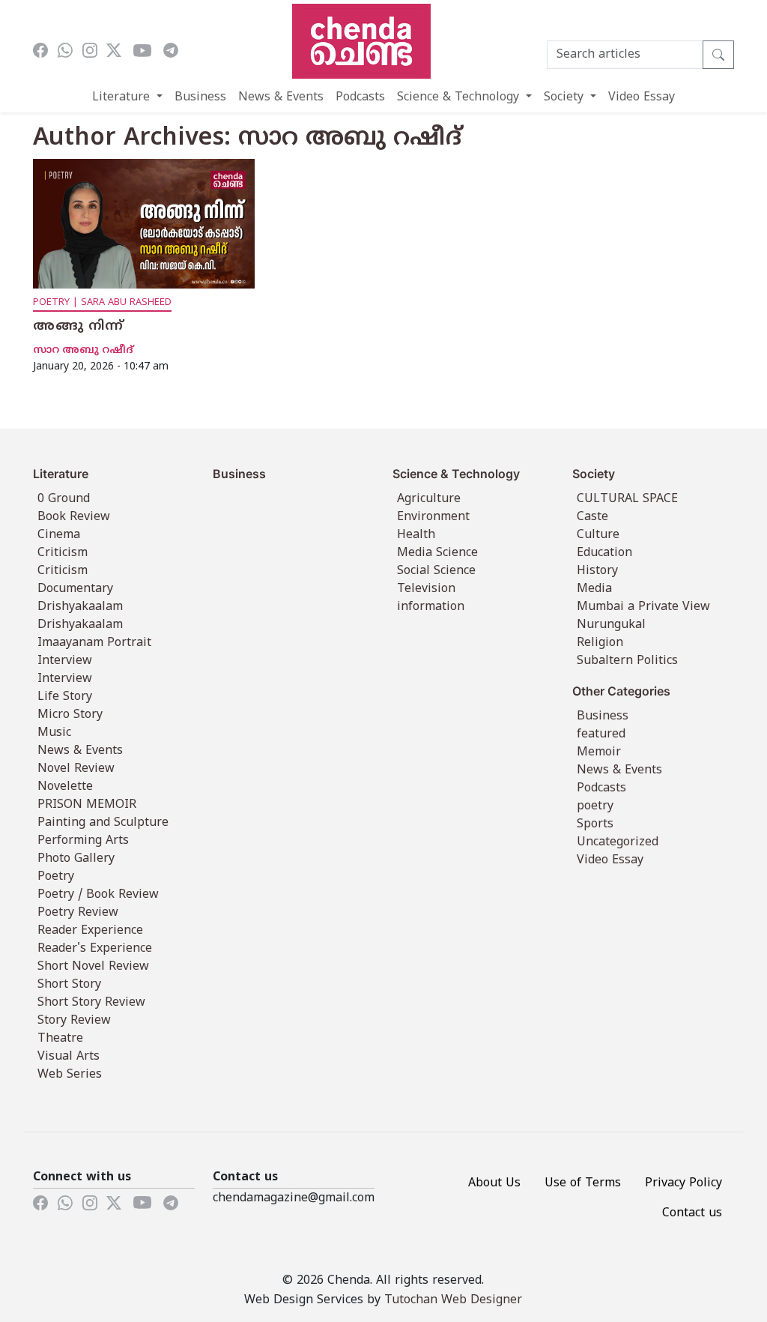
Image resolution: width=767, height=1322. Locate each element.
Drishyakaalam (80, 607)
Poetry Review (77, 912)
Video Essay (641, 97)
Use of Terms (583, 1183)
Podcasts (360, 97)
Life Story (64, 696)
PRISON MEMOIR (86, 804)
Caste (592, 517)
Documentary (75, 589)
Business (200, 97)
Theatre (60, 1038)
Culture (598, 535)
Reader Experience (90, 930)
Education (604, 553)
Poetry (55, 876)
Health (416, 535)
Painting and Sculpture (103, 822)
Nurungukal (611, 625)
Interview (64, 661)
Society (565, 97)
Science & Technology (460, 97)
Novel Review (76, 768)
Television (426, 589)
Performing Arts (83, 840)
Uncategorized (617, 842)
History (597, 571)
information (430, 607)
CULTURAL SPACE (627, 499)
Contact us (692, 1213)
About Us (494, 1183)
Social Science (436, 571)
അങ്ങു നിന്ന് (78, 327)
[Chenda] (361, 41)
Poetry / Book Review (98, 894)
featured (601, 734)
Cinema (58, 535)
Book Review (73, 517)
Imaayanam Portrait (94, 643)
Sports (595, 824)
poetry (595, 806)
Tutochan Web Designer (453, 1300)
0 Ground (63, 499)
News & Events (281, 97)
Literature (123, 97)
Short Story (69, 984)
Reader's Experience (94, 948)
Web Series (69, 1074)
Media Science (437, 553)
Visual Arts (68, 1056)
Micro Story (70, 714)
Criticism (62, 553)
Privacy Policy (683, 1183)
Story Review (74, 1020)
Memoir (599, 752)
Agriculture (429, 499)
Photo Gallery (76, 858)
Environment (433, 517)
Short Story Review (91, 1002)
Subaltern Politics (627, 661)
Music (54, 732)
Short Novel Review (93, 966)
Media (594, 589)
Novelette (65, 786)
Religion (600, 643)
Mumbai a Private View (643, 607)
